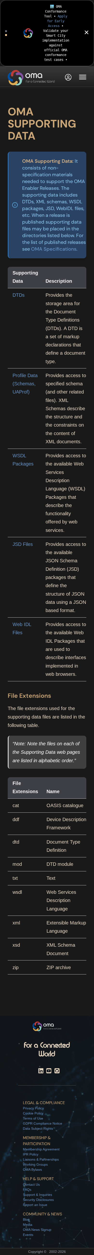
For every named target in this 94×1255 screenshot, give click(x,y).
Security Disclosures (38, 1200)
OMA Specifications (53, 249)
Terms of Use (33, 1118)
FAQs (27, 1190)
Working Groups (35, 1164)
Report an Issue (35, 1205)
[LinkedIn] (40, 1071)
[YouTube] (48, 1071)
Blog (26, 1219)
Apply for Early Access (57, 21)
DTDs (19, 295)
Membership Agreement (41, 1149)
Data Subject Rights (38, 1128)
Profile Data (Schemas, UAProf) (25, 384)
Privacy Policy (33, 1108)
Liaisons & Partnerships (41, 1159)
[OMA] (31, 77)
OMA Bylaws (32, 1169)
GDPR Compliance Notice (42, 1123)
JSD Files (23, 544)
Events (28, 1235)
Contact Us (31, 1184)
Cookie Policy (33, 1113)
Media (27, 1225)
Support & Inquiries (37, 1195)
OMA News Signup (37, 1230)
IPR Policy (30, 1154)
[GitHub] (57, 1071)
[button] (68, 78)
